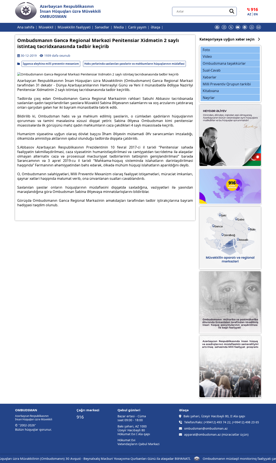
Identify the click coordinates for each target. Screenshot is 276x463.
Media (119, 27)
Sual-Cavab (212, 70)
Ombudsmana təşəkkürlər (224, 63)
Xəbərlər (209, 77)
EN (256, 14)
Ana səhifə (25, 27)
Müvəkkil (46, 27)
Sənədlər (102, 27)
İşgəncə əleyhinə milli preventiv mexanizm (51, 64)
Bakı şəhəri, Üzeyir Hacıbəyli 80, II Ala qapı (214, 416)
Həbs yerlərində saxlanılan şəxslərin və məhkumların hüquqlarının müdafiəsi (134, 64)
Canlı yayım (137, 27)
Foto (206, 49)
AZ (249, 14)
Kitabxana (211, 90)
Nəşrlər (209, 97)
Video (207, 56)
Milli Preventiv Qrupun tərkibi (227, 84)
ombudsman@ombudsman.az (206, 428)
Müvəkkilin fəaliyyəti (74, 27)
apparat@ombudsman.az (202, 434)
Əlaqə (155, 27)
